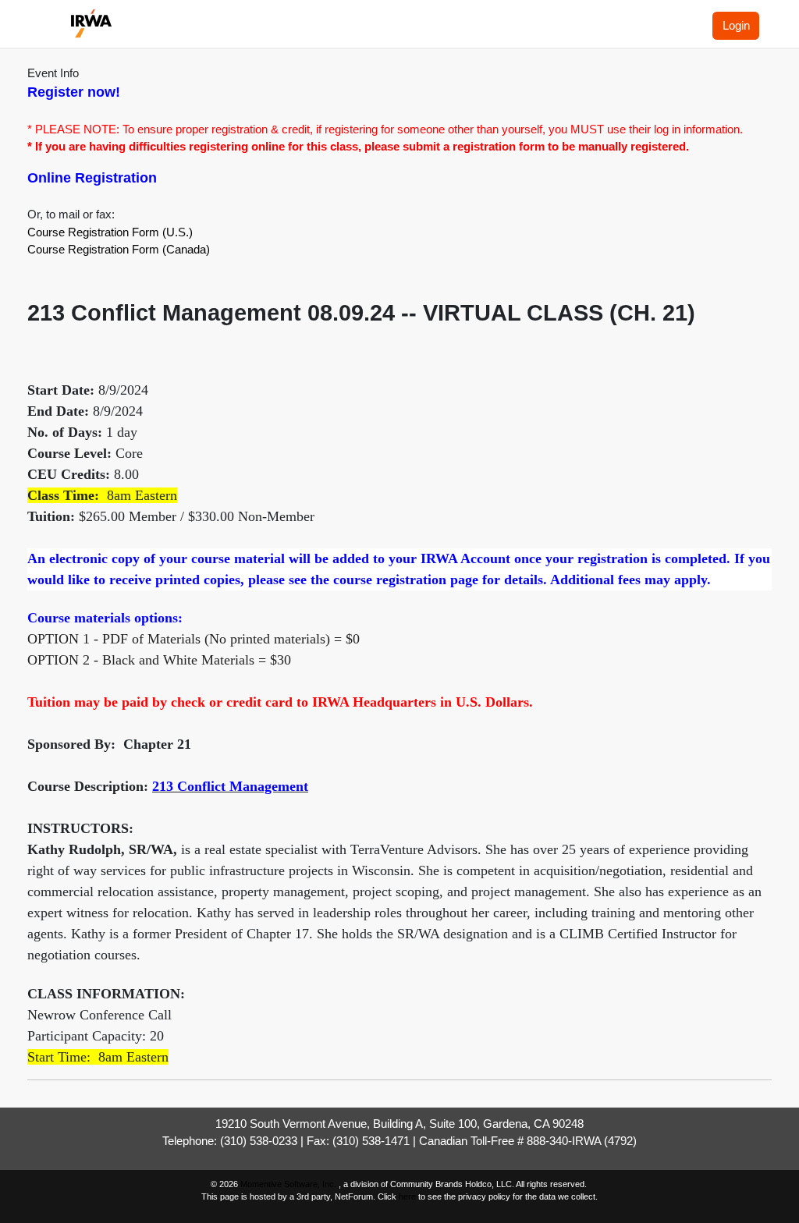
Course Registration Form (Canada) (118, 249)
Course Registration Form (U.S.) (110, 232)
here (407, 1196)
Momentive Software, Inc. (289, 1184)
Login (736, 25)
